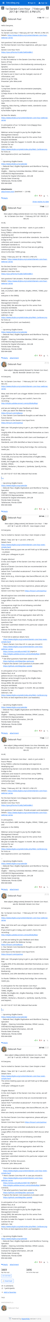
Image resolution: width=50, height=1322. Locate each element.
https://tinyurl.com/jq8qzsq (12, 413)
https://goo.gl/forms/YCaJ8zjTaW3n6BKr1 (17, 52)
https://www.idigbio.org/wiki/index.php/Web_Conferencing (24, 149)
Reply (5, 198)
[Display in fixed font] (44, 196)
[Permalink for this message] (47, 195)
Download (8, 1281)
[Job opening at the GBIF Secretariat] (2, 8)
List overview (6, 1276)
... (3, 478)
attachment (14, 358)
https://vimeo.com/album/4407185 (16, 651)
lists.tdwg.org (12, 2)
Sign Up (44, 3)
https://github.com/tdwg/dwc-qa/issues (18, 661)
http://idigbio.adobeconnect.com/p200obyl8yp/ (19, 403)
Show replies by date (41, 202)
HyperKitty (26, 1319)
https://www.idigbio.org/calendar (14, 164)
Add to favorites (10, 1292)
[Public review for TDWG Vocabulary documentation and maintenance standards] (47, 8)
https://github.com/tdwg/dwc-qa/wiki (17, 666)
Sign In (32, 3)
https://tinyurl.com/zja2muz (12, 423)
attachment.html (7, 191)
